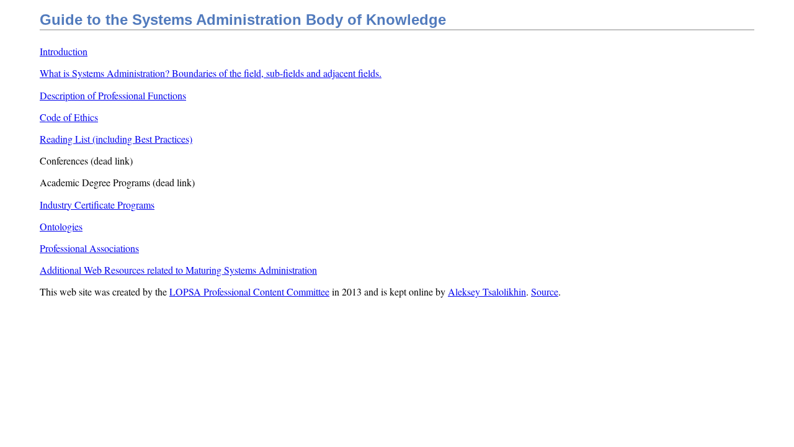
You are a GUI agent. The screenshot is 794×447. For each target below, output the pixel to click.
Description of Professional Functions (113, 95)
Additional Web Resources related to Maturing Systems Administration (178, 269)
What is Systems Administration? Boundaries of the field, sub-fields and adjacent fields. (210, 72)
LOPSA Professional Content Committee (249, 291)
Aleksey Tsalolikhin (487, 291)
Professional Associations (89, 248)
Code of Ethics (69, 117)
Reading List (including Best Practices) (116, 138)
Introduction (63, 51)
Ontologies (61, 226)
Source (544, 291)
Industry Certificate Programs (97, 204)
